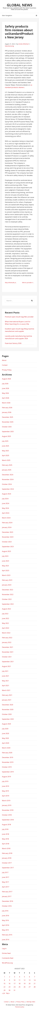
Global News (19, 5)
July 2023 (5, 556)
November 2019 (7, 762)
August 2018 (6, 824)
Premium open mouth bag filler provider (19, 317)
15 (4, 983)
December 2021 (7, 647)
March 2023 (6, 575)
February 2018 (7, 853)
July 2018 (5, 829)
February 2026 (7, 408)
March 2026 (6, 403)
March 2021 (6, 690)
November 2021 (7, 652)
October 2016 (7, 906)
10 (14, 980)
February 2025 (7, 465)
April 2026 (5, 398)
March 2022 (6, 633)
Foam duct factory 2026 (13, 343)
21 (34, 983)
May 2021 (5, 681)
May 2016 (5, 920)
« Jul (3, 993)
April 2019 (5, 796)
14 (34, 980)
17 (14, 983)
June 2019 (5, 786)
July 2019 (5, 781)
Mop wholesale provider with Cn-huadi (11, 282)
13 (29, 980)
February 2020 (7, 753)
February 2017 (7, 892)
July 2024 (5, 499)
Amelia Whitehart (23, 44)
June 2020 (5, 733)
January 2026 (6, 412)
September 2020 (8, 719)
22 (4, 987)
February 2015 (7, 935)
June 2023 (5, 561)
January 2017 (6, 896)
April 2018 (5, 844)
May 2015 (5, 930)
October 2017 (7, 863)
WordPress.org (7, 963)
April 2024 (5, 513)
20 (29, 983)
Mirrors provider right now (28, 282)
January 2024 (6, 527)
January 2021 (6, 700)
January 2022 (6, 642)
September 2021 (8, 662)
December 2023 (7, 532)
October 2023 (7, 542)
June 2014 (5, 940)
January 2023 (6, 585)
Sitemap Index (30, 1002)
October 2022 (7, 599)
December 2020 (7, 705)
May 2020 (5, 738)
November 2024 (7, 479)
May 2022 (5, 623)
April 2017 (5, 887)
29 (4, 990)
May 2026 (5, 393)
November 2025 (7, 422)
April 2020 (5, 743)
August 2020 (6, 724)
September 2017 (8, 868)
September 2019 (8, 772)
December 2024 (7, 475)
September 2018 (8, 820)
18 (19, 983)
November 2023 (7, 537)
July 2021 (5, 671)
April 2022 (5, 628)
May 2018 (5, 839)
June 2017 (5, 877)
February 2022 (7, 638)
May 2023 (5, 566)
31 (14, 990)
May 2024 (5, 508)
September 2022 (8, 604)
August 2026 (6, 379)
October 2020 (7, 714)
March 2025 (6, 460)
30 (9, 990)
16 (9, 983)
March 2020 (6, 748)
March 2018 (6, 848)
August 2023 (6, 551)
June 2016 (5, 916)
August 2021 (6, 666)
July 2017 (5, 872)
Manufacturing (9, 46)
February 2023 (7, 580)
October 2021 (7, 657)
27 (29, 987)
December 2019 (7, 757)
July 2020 (5, 729)
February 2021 (7, 695)
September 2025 (8, 431)
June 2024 (5, 503)
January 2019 (6, 805)
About (4, 360)
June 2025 (5, 446)
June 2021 (5, 676)
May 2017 (5, 882)
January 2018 (6, 858)
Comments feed (7, 958)
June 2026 (5, 388)
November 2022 (7, 594)
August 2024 (6, 494)
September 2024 (8, 489)
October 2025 (7, 427)
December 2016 (7, 901)
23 (9, 987)
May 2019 (5, 791)
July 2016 (5, 911)
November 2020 (7, 709)
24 (14, 987)
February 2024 (7, 523)
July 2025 (5, 441)
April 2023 (5, 570)
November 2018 (7, 810)
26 (24, 987)
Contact (4, 365)
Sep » (8, 993)
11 (19, 980)
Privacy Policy (6, 370)
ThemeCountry (19, 1007)
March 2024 (6, 518)
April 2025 (5, 455)
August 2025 (6, 436)
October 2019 (7, 767)
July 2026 (5, 384)
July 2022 (5, 614)
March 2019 (6, 801)
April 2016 (5, 925)
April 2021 (5, 686)
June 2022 (5, 618)
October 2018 (7, 815)
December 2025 (7, 417)
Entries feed (6, 953)
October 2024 (7, 484)
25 (19, 987)
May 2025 (5, 451)
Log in (4, 948)
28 (34, 987)
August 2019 (6, 777)
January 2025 (6, 470)
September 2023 (8, 547)
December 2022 (7, 590)
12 (24, 980)
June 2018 (5, 834)
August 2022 (6, 609)
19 (24, 983)
